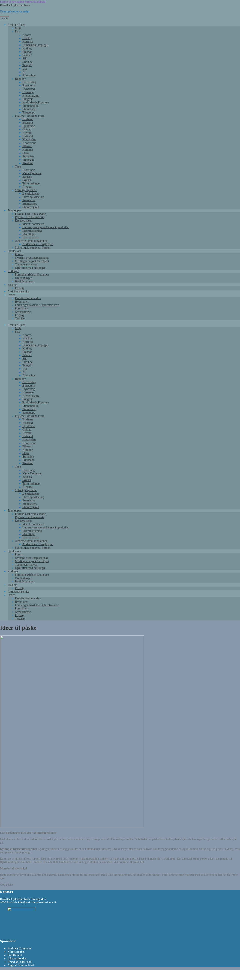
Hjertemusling (30, 95)
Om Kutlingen (23, 278)
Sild (24, 58)
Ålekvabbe (28, 75)
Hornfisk (27, 41)
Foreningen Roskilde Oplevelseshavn (37, 305)
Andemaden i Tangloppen (37, 244)
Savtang (27, 176)
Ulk (24, 68)
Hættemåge (29, 139)
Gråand (26, 129)
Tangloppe (28, 112)
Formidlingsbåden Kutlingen (32, 274)
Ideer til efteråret (32, 230)
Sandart (27, 55)
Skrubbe (27, 61)
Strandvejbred (30, 207)
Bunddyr (20, 78)
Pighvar (27, 51)
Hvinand (27, 136)
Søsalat (26, 180)
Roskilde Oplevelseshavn (15, 5)
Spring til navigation (12, 1)
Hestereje (28, 92)
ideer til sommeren (33, 223)
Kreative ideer (23, 220)
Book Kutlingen (24, 281)
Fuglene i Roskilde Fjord (29, 115)
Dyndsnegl (28, 88)
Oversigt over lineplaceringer (32, 257)
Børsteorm (28, 85)
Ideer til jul (28, 234)
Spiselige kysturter (26, 190)
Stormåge (28, 156)
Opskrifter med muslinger (30, 267)
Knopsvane (29, 142)
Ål (24, 72)
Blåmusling (29, 82)
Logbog (19, 315)
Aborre (26, 34)
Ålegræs (27, 186)
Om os (11, 294)
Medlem (12, 284)
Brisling (27, 38)
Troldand (27, 163)
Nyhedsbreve (23, 311)
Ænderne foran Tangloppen (31, 240)
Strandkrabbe (30, 105)
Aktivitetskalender (18, 291)
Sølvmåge (28, 159)
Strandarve (28, 200)
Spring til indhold (35, 1)
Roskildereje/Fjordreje (35, 102)
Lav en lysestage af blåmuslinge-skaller (45, 227)
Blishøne (27, 119)
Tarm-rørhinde (31, 183)
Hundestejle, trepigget (35, 45)
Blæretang (28, 169)
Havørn (27, 132)
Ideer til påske (30, 237)
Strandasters (29, 203)
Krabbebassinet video (27, 298)
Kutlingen (13, 271)
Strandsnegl (29, 109)
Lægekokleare (30, 193)
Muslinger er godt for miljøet (32, 261)
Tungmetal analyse (26, 264)
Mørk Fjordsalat (31, 173)
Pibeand (27, 146)
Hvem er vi (21, 301)
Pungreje (27, 99)
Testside (20, 318)
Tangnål (27, 65)
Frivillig (19, 288)
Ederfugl (27, 122)
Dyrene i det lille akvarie (29, 217)
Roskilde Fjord (16, 24)
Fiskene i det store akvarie (30, 213)
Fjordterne (28, 126)
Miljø (18, 28)
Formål (19, 254)
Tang (18, 166)
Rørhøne (27, 149)
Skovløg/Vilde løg (33, 196)
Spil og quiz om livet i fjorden (32, 247)
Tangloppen (15, 210)
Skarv (25, 153)
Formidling (21, 308)
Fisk (17, 31)
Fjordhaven (14, 250)
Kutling (27, 48)
